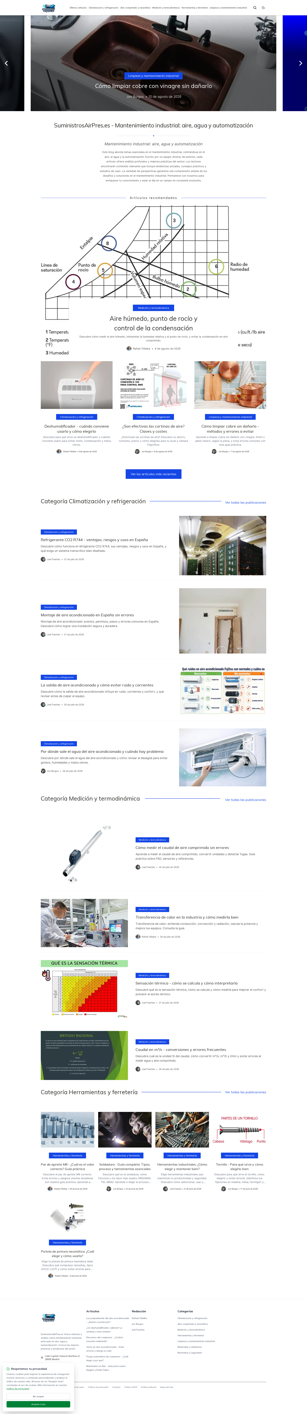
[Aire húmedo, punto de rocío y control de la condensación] (153, 280)
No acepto (38, 1396)
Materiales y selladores (190, 1347)
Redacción (139, 1311)
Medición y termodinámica (166, 7)
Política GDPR (130, 1387)
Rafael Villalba (139, 1318)
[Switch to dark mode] (263, 8)
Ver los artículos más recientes (153, 474)
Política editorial (148, 1387)
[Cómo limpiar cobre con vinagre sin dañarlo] (153, 63)
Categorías (185, 1311)
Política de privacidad (98, 1387)
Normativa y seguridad (190, 1352)
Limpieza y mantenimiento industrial (228, 7)
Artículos (92, 1311)
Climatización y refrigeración (103, 7)
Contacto (116, 1387)
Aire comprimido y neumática (135, 7)
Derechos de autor (75, 1387)
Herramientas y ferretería (194, 7)
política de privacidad (18, 1388)
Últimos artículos (78, 7)
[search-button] (255, 7)
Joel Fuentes (138, 1329)
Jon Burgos (137, 1324)
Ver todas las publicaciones (245, 502)
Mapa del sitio (166, 1387)
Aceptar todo (38, 1404)
